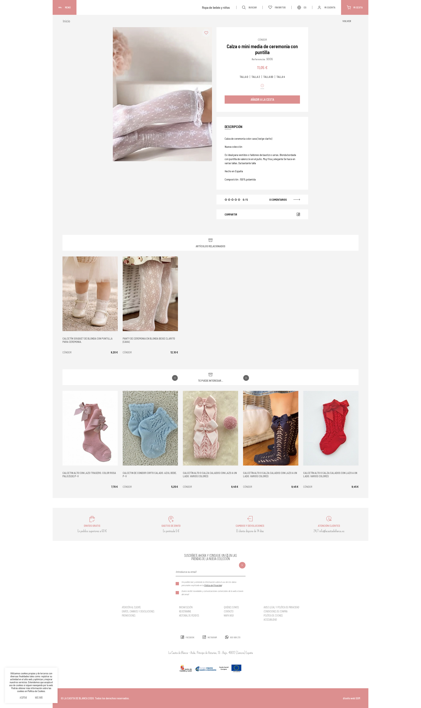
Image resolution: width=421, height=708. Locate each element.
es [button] (305, 7)
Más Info (39, 698)
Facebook (298, 214)
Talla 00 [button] (268, 76)
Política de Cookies (273, 615)
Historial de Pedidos (189, 615)
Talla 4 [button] (280, 76)
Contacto (229, 611)
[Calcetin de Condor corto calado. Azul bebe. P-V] (150, 428)
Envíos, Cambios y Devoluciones (138, 611)
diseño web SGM (351, 698)
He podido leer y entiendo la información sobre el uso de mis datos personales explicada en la (208, 584)
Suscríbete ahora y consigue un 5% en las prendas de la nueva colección (210, 557)
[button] (206, 33)
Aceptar (23, 698)
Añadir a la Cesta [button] (262, 99)
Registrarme (185, 611)
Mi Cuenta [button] (329, 7)
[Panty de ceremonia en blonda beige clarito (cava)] (150, 293)
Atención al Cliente (131, 607)
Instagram (212, 637)
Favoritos (280, 7)
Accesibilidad (270, 619)
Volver (347, 21)
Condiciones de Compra (275, 611)
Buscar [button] (253, 7)
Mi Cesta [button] (358, 7)
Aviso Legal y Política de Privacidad (281, 607)
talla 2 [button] (255, 76)
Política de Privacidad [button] (213, 585)
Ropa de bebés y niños (216, 7)
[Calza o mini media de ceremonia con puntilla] (162, 94)
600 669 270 (235, 637)
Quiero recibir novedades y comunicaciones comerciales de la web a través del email (212, 593)
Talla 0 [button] (244, 76)
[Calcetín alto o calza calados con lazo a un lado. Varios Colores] (210, 428)
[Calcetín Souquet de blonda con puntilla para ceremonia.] (90, 293)
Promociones (129, 615)
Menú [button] (68, 7)
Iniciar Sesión (186, 607)
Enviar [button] (242, 565)
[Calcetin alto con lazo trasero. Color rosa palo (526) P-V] (90, 428)
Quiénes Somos (231, 607)
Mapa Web (229, 615)
